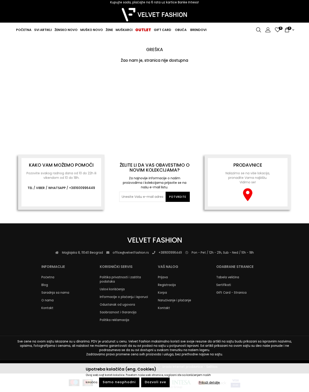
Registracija (167, 285)
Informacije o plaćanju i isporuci (124, 297)
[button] (266, 29)
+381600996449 (82, 188)
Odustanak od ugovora (117, 304)
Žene (109, 30)
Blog (44, 285)
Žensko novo (66, 30)
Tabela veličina (227, 277)
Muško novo (91, 30)
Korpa (162, 292)
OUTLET (143, 30)
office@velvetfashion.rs (131, 252)
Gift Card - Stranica (231, 292)
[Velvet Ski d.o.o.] (154, 15)
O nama (47, 300)
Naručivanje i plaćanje (174, 300)
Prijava (163, 277)
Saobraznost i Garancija (118, 312)
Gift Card (162, 30)
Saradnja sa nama (55, 292)
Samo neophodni (119, 382)
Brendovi (198, 30)
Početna (23, 30)
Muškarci (124, 30)
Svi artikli (43, 30)
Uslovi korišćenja (112, 289)
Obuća (181, 30)
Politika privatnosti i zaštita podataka (120, 279)
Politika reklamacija (114, 320)
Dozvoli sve (155, 382)
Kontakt (47, 308)
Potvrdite (177, 197)
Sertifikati (223, 285)
